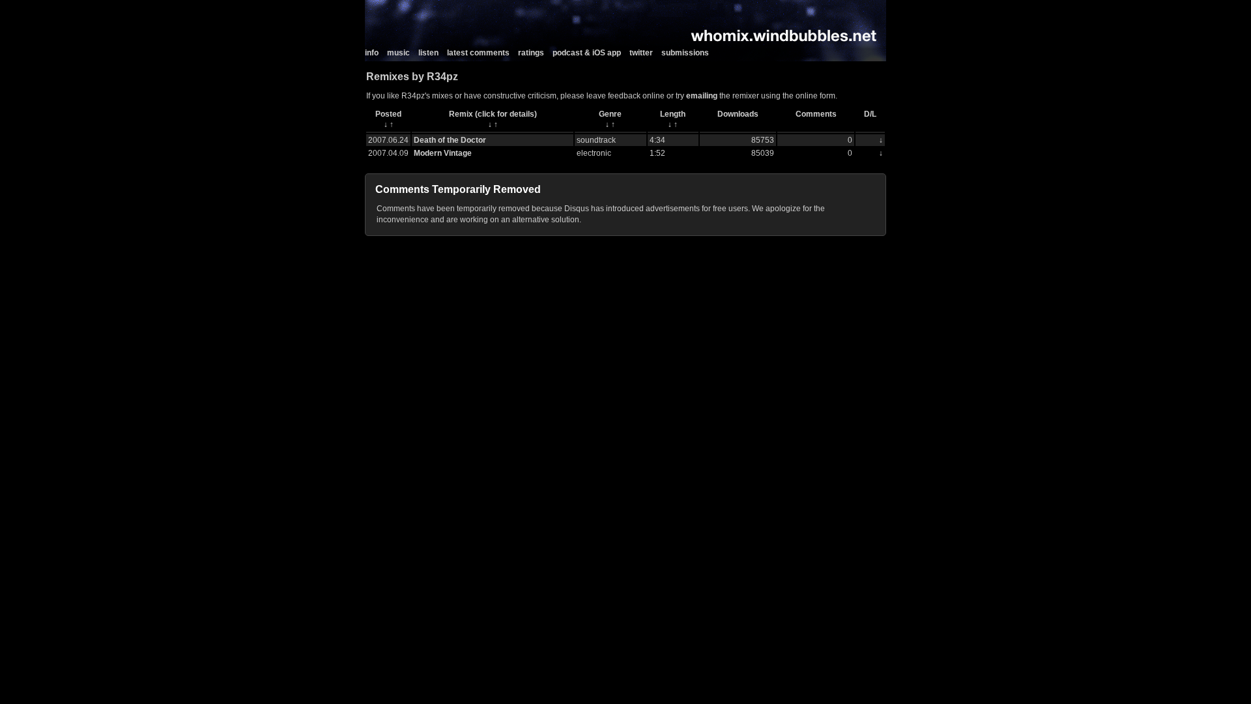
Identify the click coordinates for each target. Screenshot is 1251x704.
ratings (531, 52)
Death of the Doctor (450, 140)
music (398, 52)
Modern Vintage (443, 153)
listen (428, 52)
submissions (685, 52)
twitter (641, 52)
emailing (701, 95)
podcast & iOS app (587, 52)
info (372, 52)
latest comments (478, 52)
